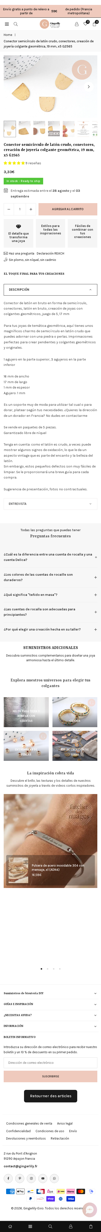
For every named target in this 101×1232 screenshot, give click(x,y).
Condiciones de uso (50, 1131)
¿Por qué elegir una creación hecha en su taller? (42, 629)
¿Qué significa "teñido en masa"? (30, 595)
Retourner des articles (50, 1096)
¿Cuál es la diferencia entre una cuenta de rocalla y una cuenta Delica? (48, 557)
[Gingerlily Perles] (51, 23)
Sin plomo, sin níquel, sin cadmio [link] (32, 260)
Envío (73, 1131)
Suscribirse (50, 1076)
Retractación (60, 1138)
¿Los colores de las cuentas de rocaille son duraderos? (38, 577)
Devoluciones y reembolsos (26, 1138)
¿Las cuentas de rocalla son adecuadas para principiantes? (39, 612)
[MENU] (6, 24)
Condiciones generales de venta (29, 1123)
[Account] (76, 24)
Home (8, 35)
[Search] (15, 24)
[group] (50, 86)
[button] (89, 87)
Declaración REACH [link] (50, 253)
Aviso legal (65, 1123)
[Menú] (30, 1226)
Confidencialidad (18, 1131)
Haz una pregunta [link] (21, 253)
